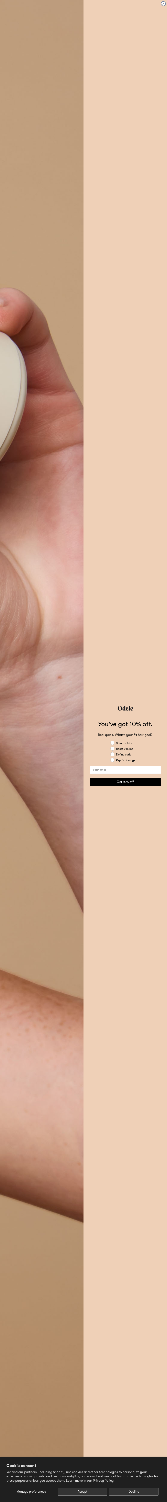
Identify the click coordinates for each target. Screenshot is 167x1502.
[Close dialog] (163, 4)
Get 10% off (125, 782)
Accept (82, 1491)
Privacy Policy (103, 1480)
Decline (134, 1491)
